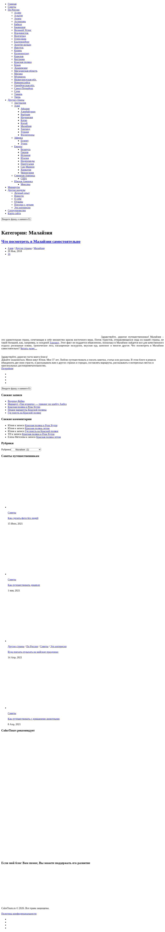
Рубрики (6, 449)
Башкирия (19, 27)
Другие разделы (16, 190)
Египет (25, 140)
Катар (24, 120)
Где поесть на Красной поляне (24, 412)
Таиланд (25, 129)
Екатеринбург (21, 41)
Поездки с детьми (24, 204)
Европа (18, 146)
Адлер (17, 12)
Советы (12, 6)
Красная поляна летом (37, 428)
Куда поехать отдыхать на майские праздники (33, 652)
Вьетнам (25, 114)
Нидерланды (28, 161)
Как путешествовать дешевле (24, 585)
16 (9, 254)
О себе (17, 198)
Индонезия (27, 117)
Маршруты (14, 187)
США (24, 178)
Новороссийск (22, 82)
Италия (25, 158)
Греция (24, 152)
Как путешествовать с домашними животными (34, 718)
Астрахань (20, 21)
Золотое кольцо (22, 44)
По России (13, 9)
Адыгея (18, 15)
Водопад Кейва (16, 401)
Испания (25, 155)
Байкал (18, 24)
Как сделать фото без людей (23, 518)
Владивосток (21, 33)
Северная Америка (24, 175)
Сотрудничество (17, 210)
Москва (18, 73)
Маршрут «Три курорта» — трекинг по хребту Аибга (37, 404)
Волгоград (20, 36)
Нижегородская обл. (25, 79)
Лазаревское (21, 68)
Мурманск (20, 76)
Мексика (25, 184)
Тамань (18, 94)
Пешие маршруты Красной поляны (27, 409)
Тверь (17, 97)
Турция (25, 132)
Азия (17, 105)
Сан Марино (27, 166)
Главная (12, 4)
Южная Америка (23, 181)
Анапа (17, 18)
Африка (18, 137)
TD (9, 434)
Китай (24, 123)
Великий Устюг (22, 30)
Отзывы (18, 201)
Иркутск (19, 47)
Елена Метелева (16, 437)
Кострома (19, 59)
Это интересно (22, 207)
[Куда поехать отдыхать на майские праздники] (50, 641)
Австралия (20, 102)
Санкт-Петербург (23, 88)
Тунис (24, 143)
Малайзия (26, 126)
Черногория (27, 172)
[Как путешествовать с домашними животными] (50, 707)
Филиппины (27, 134)
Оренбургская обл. (24, 85)
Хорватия (26, 169)
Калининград (21, 53)
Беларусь (25, 149)
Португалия (27, 164)
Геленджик (20, 38)
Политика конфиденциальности (19, 913)
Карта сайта (14, 213)
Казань (18, 50)
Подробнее (7, 368)
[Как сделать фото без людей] (50, 507)
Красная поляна (23, 62)
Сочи (17, 91)
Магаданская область (25, 70)
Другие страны (16, 100)
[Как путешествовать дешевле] (50, 574)
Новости (19, 196)
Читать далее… (28, 348)
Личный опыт (22, 193)
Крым (17, 65)
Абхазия (25, 108)
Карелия (18, 56)
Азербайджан (28, 111)
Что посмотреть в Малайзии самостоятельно (40, 241)
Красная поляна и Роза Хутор (24, 407)
